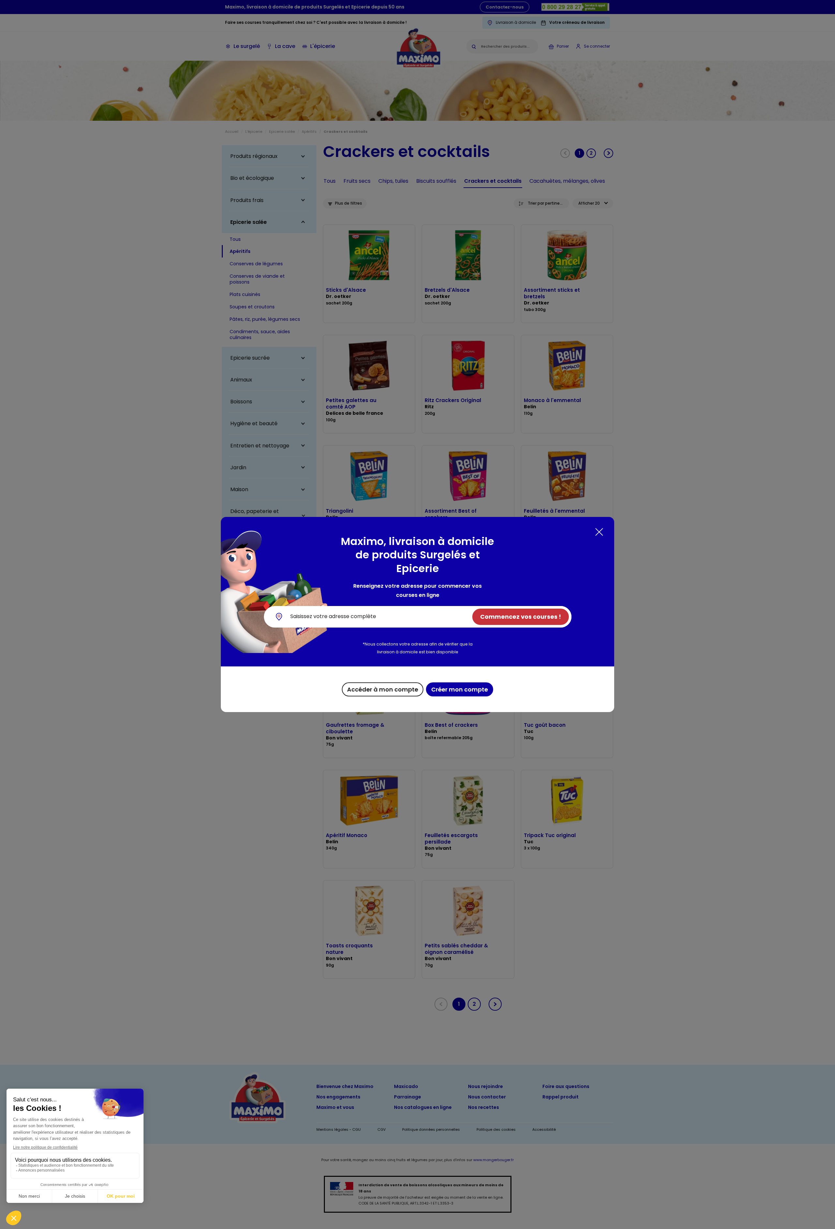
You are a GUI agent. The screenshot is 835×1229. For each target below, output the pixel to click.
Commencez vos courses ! (520, 617)
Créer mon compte (459, 689)
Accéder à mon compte (382, 689)
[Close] (599, 532)
